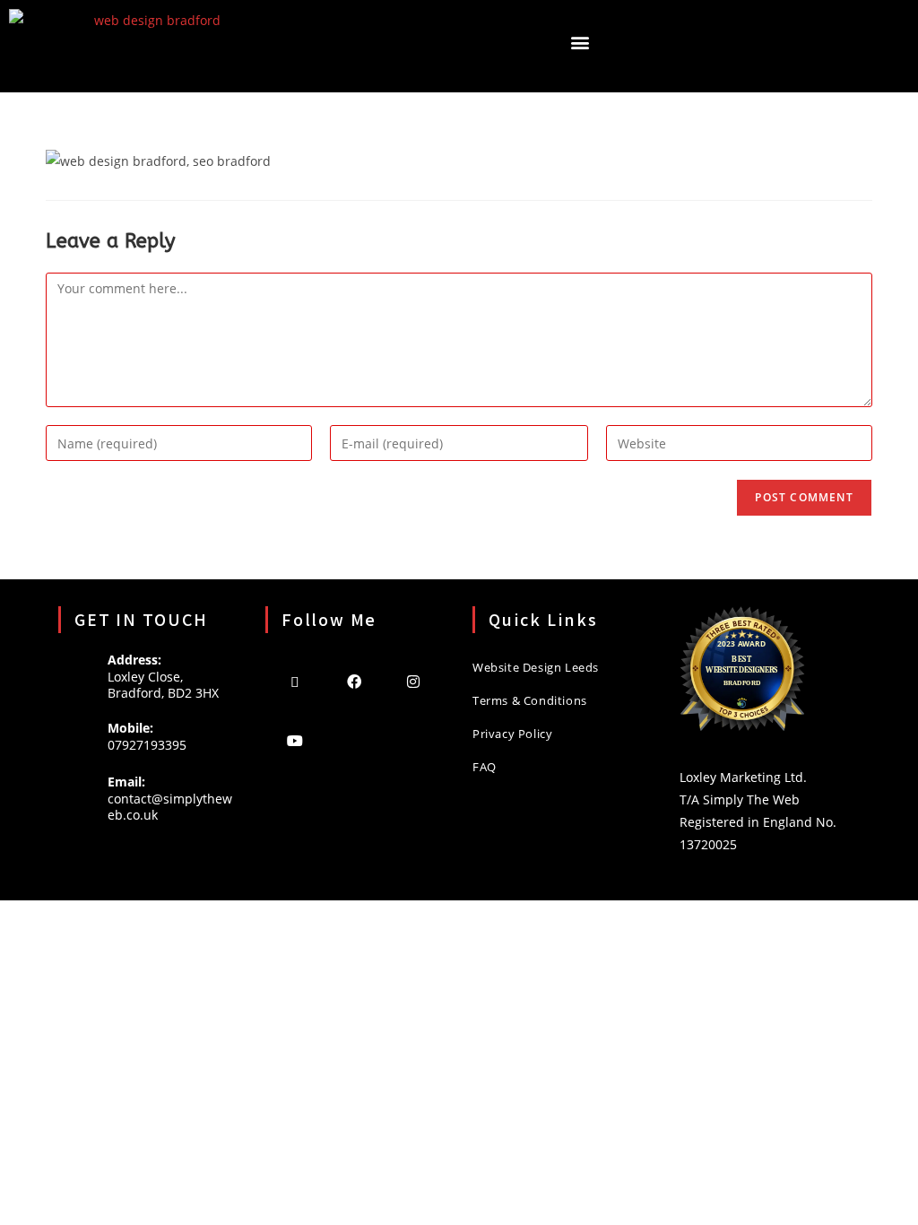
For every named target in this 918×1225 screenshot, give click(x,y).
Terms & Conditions (529, 700)
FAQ (484, 767)
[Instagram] (413, 681)
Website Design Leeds (535, 667)
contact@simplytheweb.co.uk (170, 806)
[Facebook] (354, 681)
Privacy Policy (512, 733)
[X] (295, 681)
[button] (579, 41)
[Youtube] (295, 740)
